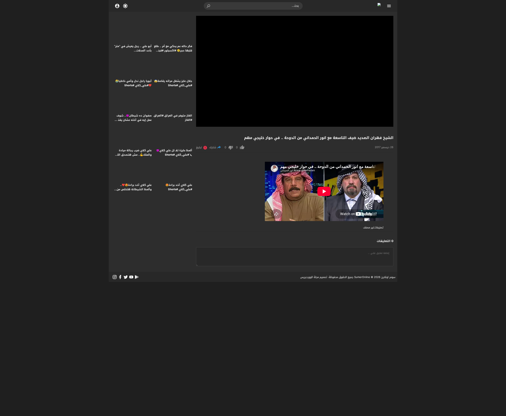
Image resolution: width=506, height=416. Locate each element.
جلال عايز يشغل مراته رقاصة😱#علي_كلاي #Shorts (173, 83)
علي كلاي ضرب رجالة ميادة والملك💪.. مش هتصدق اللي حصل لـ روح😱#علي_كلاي (133, 155)
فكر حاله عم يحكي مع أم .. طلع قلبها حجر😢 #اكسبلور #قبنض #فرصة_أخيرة (173, 50)
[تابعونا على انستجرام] (114, 277)
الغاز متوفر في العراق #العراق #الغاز (173, 117)
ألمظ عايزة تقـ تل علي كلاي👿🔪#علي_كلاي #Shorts (174, 152)
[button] (209, 6)
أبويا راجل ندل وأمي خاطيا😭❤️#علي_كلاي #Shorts (133, 83)
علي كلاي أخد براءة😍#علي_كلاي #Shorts (178, 187)
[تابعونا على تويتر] (125, 277)
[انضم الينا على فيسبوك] (120, 277)
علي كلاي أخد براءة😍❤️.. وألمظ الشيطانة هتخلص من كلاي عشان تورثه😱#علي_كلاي (133, 189)
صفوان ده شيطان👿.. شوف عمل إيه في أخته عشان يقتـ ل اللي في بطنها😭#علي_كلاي (133, 120)
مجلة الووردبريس (309, 277)
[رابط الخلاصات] (137, 277)
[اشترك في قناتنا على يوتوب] (131, 277)
